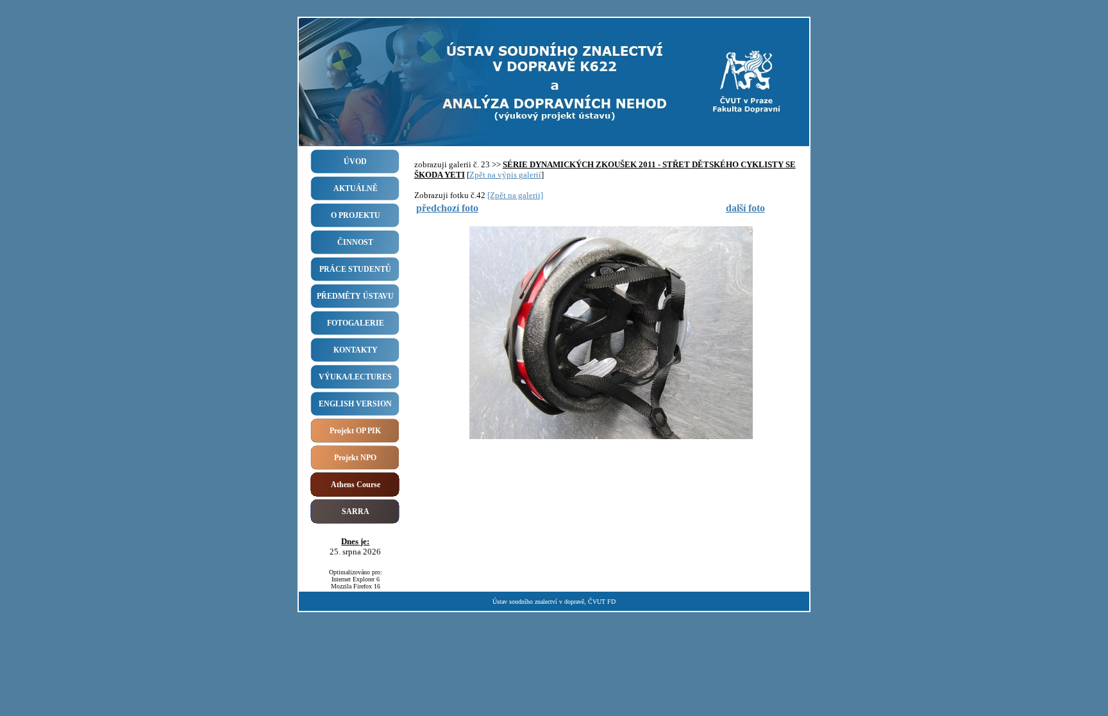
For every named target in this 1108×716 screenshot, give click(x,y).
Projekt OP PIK (355, 430)
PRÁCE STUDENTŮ (355, 269)
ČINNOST (355, 242)
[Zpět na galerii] (515, 195)
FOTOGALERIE (355, 323)
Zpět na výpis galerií (505, 174)
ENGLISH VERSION (355, 403)
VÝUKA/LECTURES (355, 376)
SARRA (355, 511)
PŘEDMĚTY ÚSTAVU (355, 296)
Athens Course (355, 484)
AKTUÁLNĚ (355, 188)
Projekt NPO (355, 457)
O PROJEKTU (355, 215)
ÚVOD (355, 161)
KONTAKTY (355, 350)
